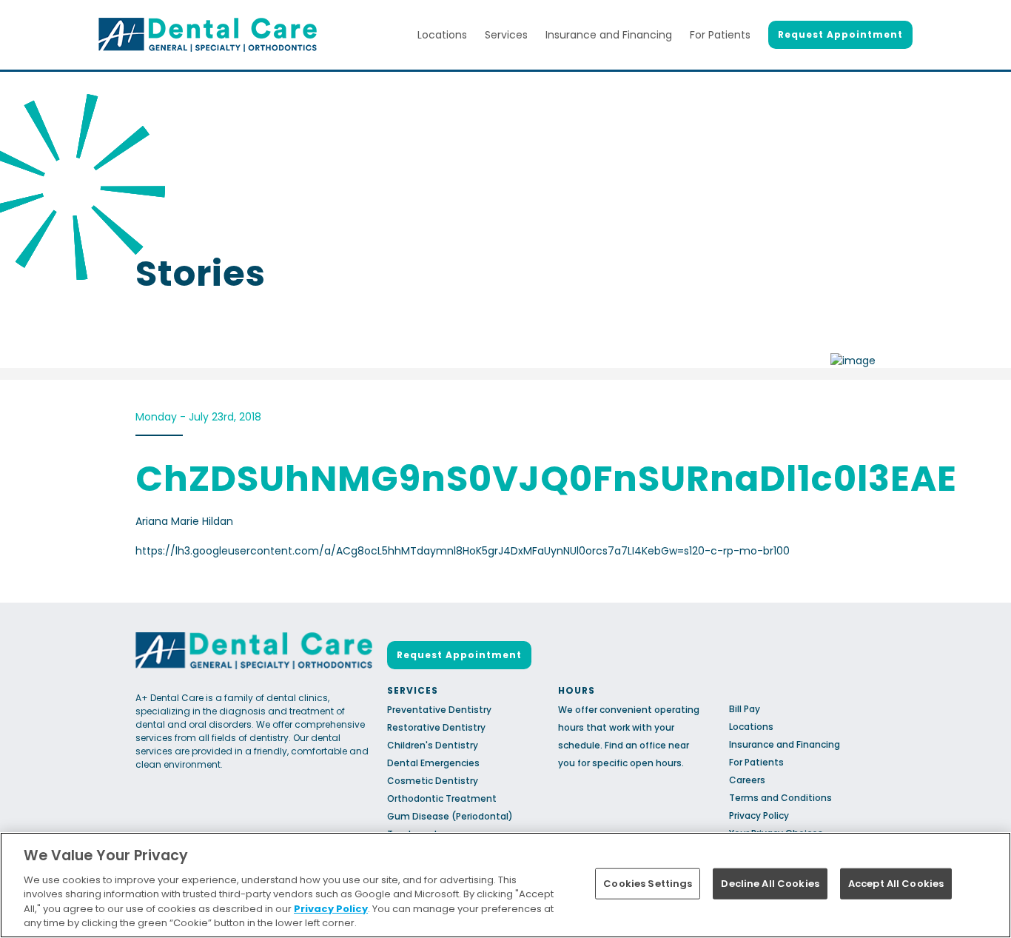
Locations (442, 34)
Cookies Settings (647, 884)
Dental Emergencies (433, 763)
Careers (747, 780)
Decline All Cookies (770, 884)
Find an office (635, 745)
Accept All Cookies (896, 884)
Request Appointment (840, 34)
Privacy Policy (759, 815)
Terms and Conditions (780, 797)
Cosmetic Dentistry (432, 780)
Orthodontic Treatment (442, 798)
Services (506, 34)
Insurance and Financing (608, 34)
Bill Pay (744, 709)
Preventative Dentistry (439, 709)
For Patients (720, 34)
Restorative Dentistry (436, 727)
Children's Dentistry (432, 745)
